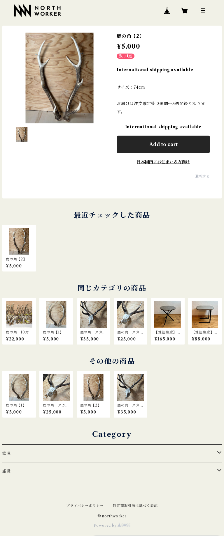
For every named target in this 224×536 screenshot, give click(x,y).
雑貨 (6, 471)
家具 (6, 453)
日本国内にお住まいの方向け (163, 161)
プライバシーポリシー (85, 505)
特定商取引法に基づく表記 (135, 505)
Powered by (106, 525)
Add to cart (163, 144)
